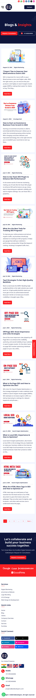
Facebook (7, 638)
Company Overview (7, 618)
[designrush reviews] (25, 568)
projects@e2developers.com (24, 1)
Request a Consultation (9, 33)
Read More (7, 94)
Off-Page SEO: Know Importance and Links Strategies (16, 333)
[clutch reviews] (14, 568)
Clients (3, 615)
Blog (2, 613)
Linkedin (6, 642)
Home (3, 610)
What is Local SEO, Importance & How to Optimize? (16, 436)
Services (3, 623)
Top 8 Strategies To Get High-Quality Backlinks (18, 281)
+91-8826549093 (28, 33)
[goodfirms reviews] (18, 572)
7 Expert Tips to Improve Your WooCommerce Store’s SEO (15, 72)
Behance (20, 647)
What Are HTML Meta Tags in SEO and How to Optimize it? (16, 488)
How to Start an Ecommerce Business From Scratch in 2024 (15, 124)
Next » (29, 521)
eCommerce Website (7, 592)
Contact (29, 7)
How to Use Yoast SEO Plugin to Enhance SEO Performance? (16, 178)
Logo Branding (6, 595)
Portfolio (4, 626)
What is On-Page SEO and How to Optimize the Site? (16, 384)
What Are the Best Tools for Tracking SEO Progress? (14, 229)
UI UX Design (5, 597)
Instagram (21, 642)
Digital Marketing (6, 589)
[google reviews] (6, 568)
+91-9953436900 (21, 1)
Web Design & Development (10, 600)
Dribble (6, 647)
